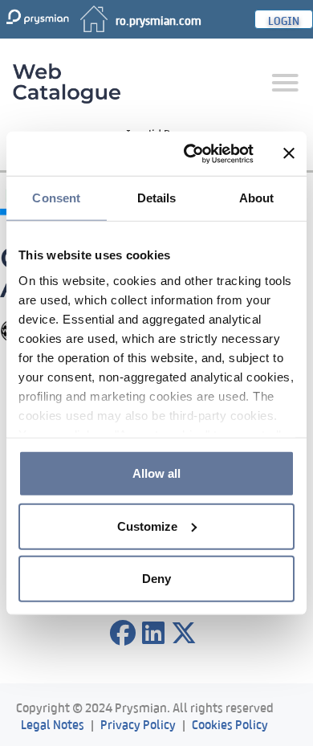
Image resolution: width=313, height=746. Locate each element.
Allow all (156, 473)
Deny (156, 578)
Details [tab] (157, 198)
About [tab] (256, 198)
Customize (147, 525)
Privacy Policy (138, 723)
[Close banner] (289, 153)
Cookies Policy (230, 723)
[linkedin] (153, 633)
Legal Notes (52, 723)
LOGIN (283, 19)
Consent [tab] (56, 198)
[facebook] (123, 633)
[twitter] (184, 633)
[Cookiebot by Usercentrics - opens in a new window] (190, 153)
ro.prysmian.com (158, 19)
